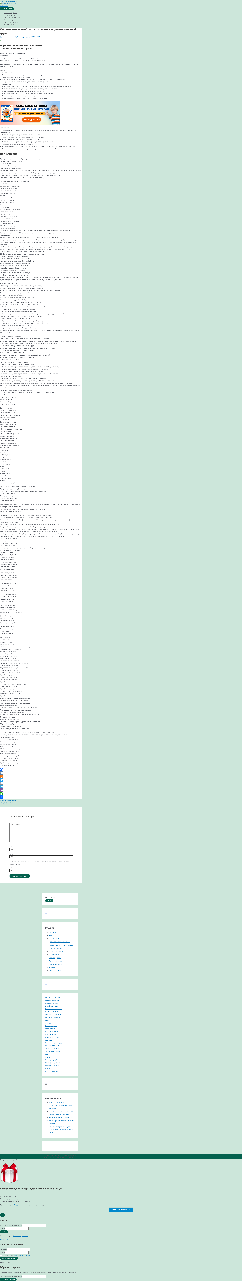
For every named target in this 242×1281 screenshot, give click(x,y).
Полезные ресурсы (52, 1065)
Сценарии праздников (53, 1014)
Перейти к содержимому (8, 1)
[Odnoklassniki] (41, 776)
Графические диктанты (53, 1037)
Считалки (48, 1023)
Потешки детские (55, 958)
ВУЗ (50, 935)
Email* (11, 854)
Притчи (47, 1054)
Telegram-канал (19, 1205)
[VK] (41, 773)
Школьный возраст (55, 970)
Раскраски (48, 1040)
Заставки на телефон (52, 1051)
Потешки (48, 1020)
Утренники (53, 967)
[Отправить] (41, 797)
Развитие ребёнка (10, 15)
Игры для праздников (52, 1017)
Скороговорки (50, 1029)
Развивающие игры (52, 1000)
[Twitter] (41, 780)
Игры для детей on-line (53, 997)
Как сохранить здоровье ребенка (60, 1117)
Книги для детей (51, 1060)
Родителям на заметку (57, 964)
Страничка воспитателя (53, 1009)
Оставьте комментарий (8, 37)
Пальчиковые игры (51, 1031)
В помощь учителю (52, 1012)
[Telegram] (41, 786)
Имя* (11, 846)
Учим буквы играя (51, 1006)
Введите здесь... (15, 822)
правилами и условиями (21, 1255)
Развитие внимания (52, 1003)
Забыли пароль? (5, 1239)
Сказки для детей (51, 1026)
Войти (15, 1262)
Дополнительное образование (59, 942)
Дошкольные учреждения (13, 17)
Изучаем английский (52, 1046)
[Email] (41, 783)
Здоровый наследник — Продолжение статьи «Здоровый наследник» (60, 1105)
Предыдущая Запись (8, 800)
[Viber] (41, 790)
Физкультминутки (51, 1034)
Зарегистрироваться (20, 1236)
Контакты (48, 1068)
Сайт (11, 868)
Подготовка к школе (11, 22)
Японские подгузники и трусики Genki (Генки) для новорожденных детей (61, 1129)
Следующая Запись (7, 803)
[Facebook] (41, 769)
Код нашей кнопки (51, 1071)
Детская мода (8, 20)
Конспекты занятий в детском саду (61, 945)
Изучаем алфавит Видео (53, 1043)
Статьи (47, 1057)
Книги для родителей (52, 1063)
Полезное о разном (10, 13)
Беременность (9, 24)
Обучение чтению (55, 948)
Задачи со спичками (52, 1048)
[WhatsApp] (41, 793)
